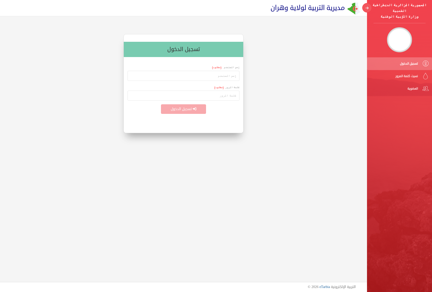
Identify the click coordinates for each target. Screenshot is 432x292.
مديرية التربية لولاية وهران (307, 8)
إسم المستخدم (226, 67)
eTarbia (325, 286)
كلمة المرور (227, 87)
